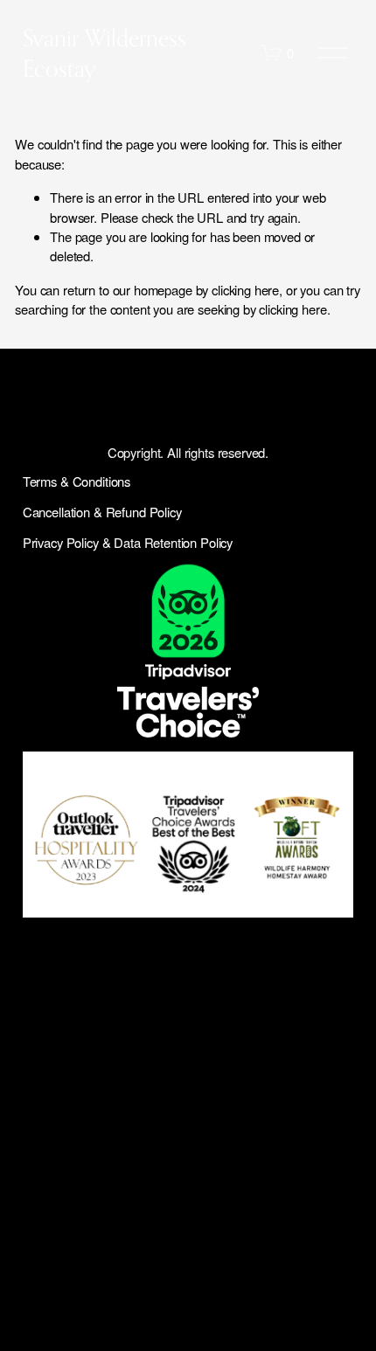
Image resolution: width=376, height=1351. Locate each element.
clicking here (245, 290)
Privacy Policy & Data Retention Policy (128, 542)
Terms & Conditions (76, 481)
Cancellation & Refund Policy (102, 511)
